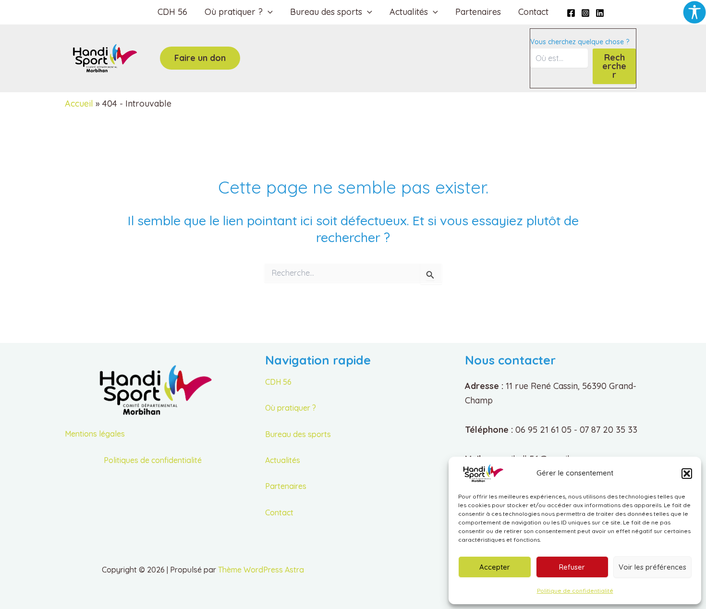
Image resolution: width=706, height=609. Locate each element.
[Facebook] (571, 13)
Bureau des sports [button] (326, 11)
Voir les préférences (652, 567)
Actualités (282, 460)
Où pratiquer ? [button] (234, 11)
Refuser (572, 567)
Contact (533, 11)
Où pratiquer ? (290, 408)
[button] (687, 473)
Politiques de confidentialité (153, 460)
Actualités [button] (409, 11)
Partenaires (478, 11)
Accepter (494, 567)
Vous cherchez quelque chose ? (579, 41)
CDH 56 (172, 11)
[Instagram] (585, 13)
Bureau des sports (298, 434)
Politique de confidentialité (575, 590)
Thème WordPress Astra (261, 569)
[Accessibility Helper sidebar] (694, 11)
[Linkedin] (600, 13)
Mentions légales (95, 433)
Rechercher (614, 66)
